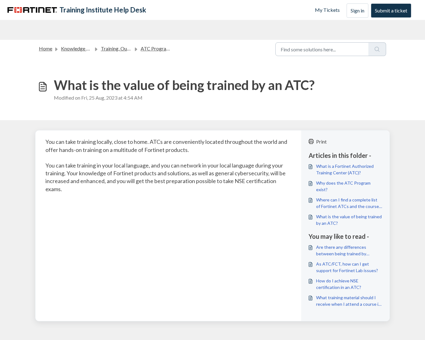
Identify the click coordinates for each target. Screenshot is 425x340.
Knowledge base (78, 48)
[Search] (377, 49)
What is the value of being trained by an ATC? (349, 220)
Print (321, 141)
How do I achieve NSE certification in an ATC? (338, 284)
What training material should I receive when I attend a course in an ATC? (348, 301)
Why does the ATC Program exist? (343, 186)
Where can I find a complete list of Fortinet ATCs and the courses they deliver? (348, 203)
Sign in (357, 10)
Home (45, 48)
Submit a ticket (391, 10)
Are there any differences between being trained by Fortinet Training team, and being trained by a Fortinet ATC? (348, 250)
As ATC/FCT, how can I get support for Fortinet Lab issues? (347, 267)
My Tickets (327, 10)
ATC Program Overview (166, 48)
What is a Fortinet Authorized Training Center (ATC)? (345, 169)
